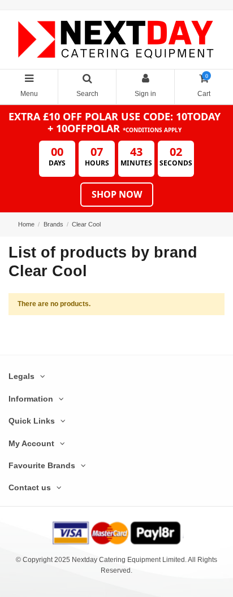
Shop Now (117, 194)
